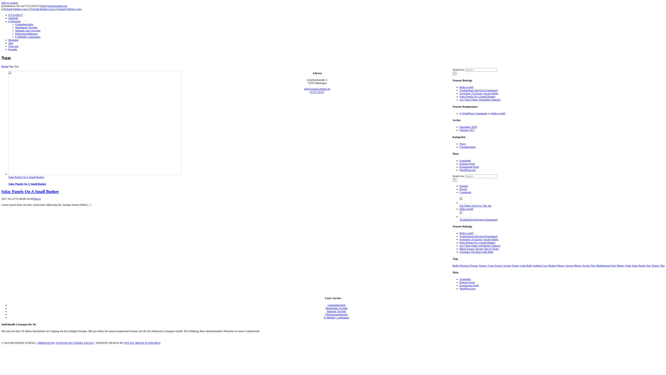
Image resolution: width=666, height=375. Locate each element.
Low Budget (549, 265)
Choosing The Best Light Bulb (476, 252)
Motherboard (603, 265)
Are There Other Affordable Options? (480, 99)
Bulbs (455, 265)
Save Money (618, 265)
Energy (475, 265)
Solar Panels (639, 265)
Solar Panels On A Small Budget (26, 177)
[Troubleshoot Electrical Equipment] (465, 216)
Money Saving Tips (584, 265)
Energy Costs (486, 265)
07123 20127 (317, 92)
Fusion (515, 265)
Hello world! (466, 87)
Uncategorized (467, 146)
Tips (662, 265)
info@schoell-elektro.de (54, 6)
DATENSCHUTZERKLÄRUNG (75, 342)
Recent (463, 189)
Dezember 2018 (468, 127)
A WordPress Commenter (473, 113)
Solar (628, 265)
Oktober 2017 (467, 130)
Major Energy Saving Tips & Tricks (479, 248)
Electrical (465, 265)
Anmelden (465, 160)
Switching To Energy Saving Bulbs (478, 93)
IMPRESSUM (46, 342)
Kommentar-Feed (469, 166)
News (37, 198)
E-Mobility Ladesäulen (336, 317)
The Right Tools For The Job (475, 205)
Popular (463, 186)
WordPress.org (467, 170)
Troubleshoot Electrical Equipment (478, 90)
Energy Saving (503, 265)
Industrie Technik (336, 311)
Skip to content (9, 2)
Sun (648, 265)
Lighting (537, 265)
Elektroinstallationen (336, 314)
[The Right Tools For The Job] (465, 202)
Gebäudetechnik (336, 305)
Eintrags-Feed (467, 163)
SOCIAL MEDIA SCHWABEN (142, 342)
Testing (655, 265)
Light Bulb (526, 265)
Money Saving (565, 265)
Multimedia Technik (337, 308)
